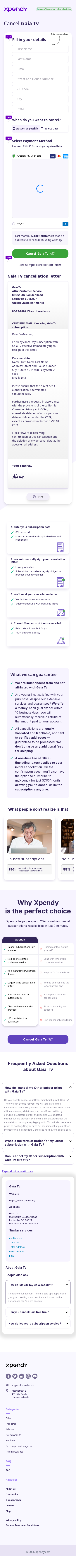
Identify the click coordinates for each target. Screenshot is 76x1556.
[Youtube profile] (34, 1376)
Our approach (13, 1500)
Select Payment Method (32, 141)
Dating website (13, 1435)
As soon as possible (27, 128)
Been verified (17, 1251)
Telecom (10, 1429)
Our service (12, 1494)
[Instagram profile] (28, 1376)
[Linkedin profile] (21, 1376)
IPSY (11, 1255)
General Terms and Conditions (22, 1525)
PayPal (20, 223)
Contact (10, 1505)
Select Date (51, 128)
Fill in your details (29, 39)
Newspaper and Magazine (19, 1446)
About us (10, 1488)
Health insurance (14, 1451)
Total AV (14, 1242)
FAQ (8, 1470)
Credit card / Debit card (29, 155)
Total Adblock (17, 1246)
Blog (8, 1511)
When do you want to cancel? (36, 120)
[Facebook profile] (8, 1376)
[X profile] (15, 1376)
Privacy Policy (13, 1520)
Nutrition (10, 1440)
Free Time (11, 1423)
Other (9, 1418)
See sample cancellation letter (40, 265)
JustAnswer (16, 1237)
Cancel (37, 254)
